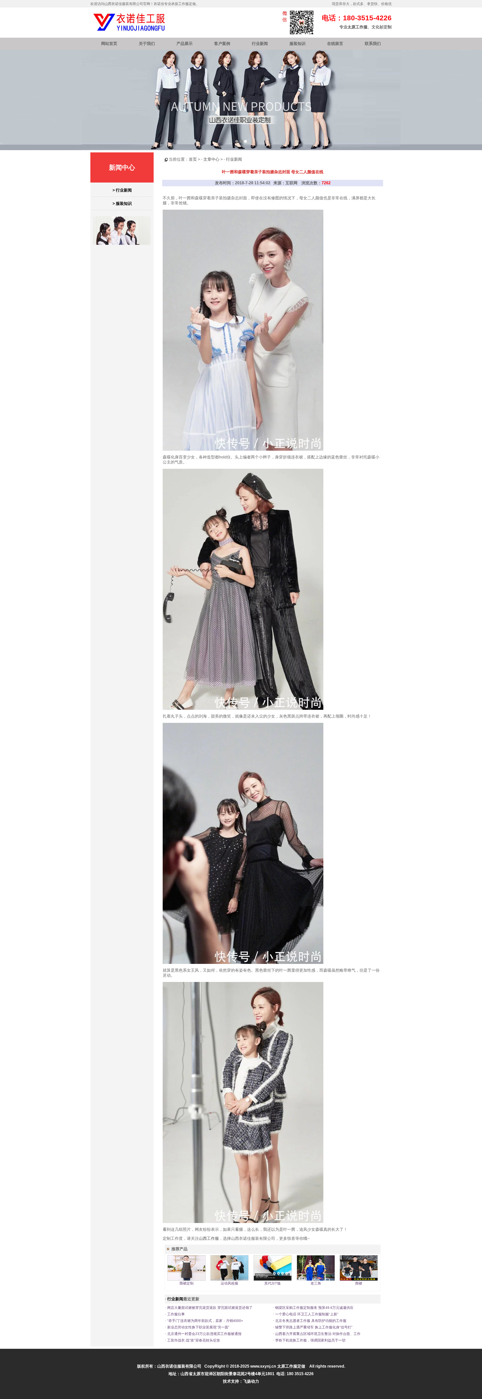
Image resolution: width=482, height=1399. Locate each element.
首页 (193, 159)
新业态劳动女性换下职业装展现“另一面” (198, 1327)
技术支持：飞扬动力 (241, 1381)
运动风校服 (229, 1283)
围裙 (358, 1283)
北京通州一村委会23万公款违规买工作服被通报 (204, 1334)
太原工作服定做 (291, 1366)
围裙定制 (186, 1283)
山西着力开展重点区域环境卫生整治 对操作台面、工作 (317, 1334)
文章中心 (211, 159)
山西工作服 (209, 1238)
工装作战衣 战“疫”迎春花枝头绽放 (193, 1340)
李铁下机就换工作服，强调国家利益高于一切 (310, 1340)
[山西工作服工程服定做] (241, 100)
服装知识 (297, 43)
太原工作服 (357, 27)
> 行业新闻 (122, 190)
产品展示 (184, 43)
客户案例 (222, 43)
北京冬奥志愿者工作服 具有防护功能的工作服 (310, 1321)
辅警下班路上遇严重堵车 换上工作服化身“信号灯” (313, 1327)
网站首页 (109, 43)
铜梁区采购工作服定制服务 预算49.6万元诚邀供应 (314, 1308)
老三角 (316, 1283)
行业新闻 (260, 43)
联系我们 (373, 43)
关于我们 (147, 43)
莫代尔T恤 (272, 1283)
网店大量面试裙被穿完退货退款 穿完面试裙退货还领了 (210, 1308)
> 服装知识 (122, 203)
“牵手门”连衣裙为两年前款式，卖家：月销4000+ (205, 1321)
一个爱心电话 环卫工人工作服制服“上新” (306, 1314)
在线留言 (335, 43)
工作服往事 (176, 1314)
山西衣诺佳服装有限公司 (179, 1366)
